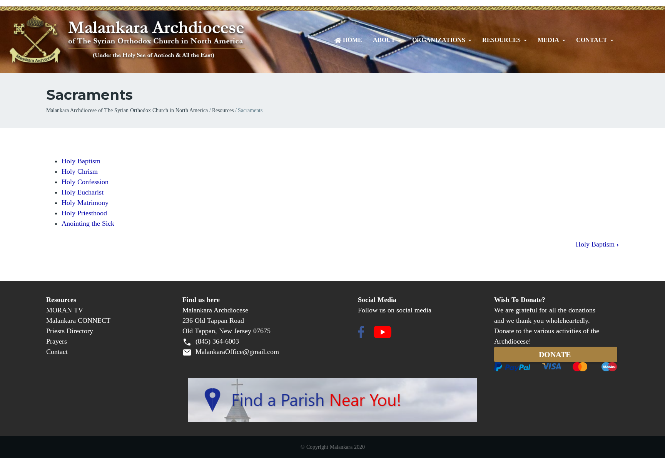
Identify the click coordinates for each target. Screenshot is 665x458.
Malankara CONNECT (78, 320)
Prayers (56, 341)
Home (352, 40)
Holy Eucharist (83, 192)
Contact (591, 40)
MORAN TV (64, 310)
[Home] (157, 40)
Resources (501, 40)
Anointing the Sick (88, 223)
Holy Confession (85, 182)
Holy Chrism (80, 171)
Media (548, 40)
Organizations (438, 40)
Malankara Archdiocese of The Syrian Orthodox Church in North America (127, 110)
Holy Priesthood (84, 213)
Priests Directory (69, 331)
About (384, 40)
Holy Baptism (81, 161)
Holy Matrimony (85, 202)
